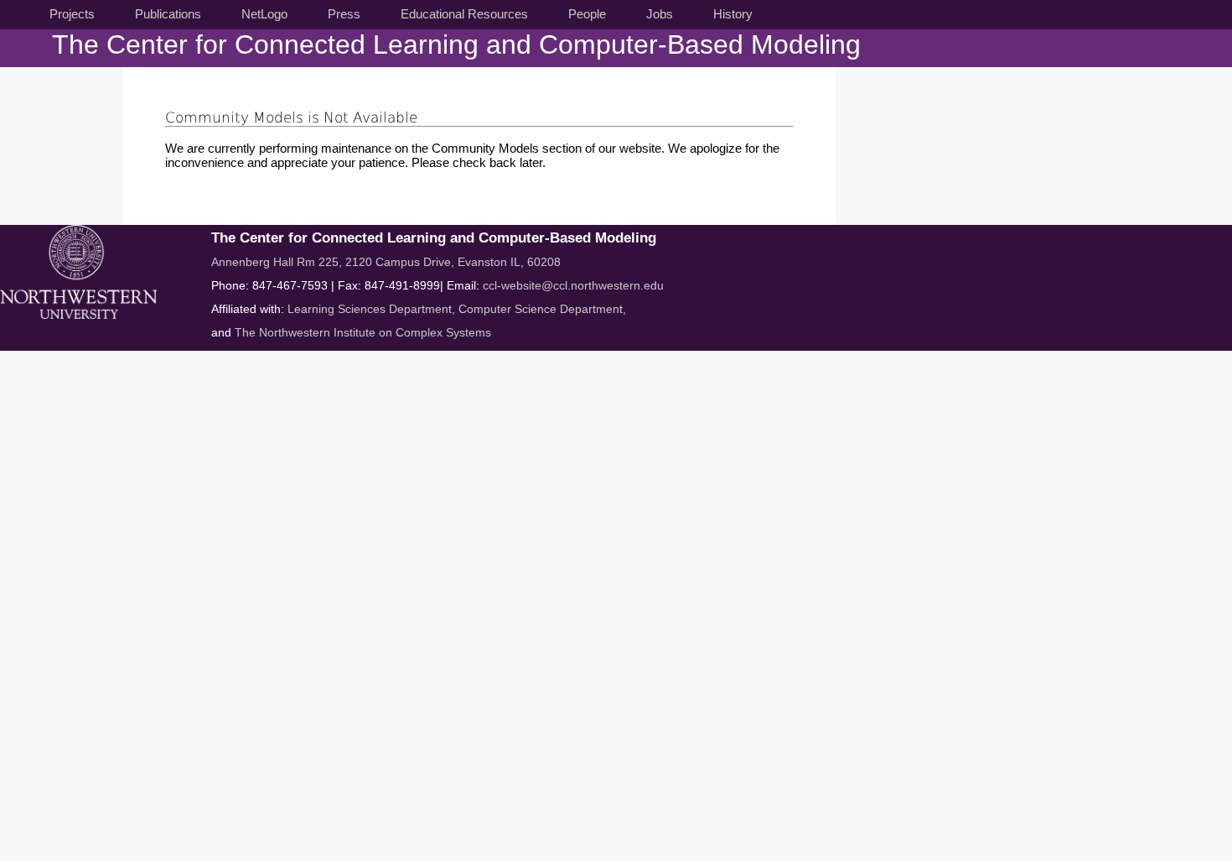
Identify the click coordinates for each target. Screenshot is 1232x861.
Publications (168, 14)
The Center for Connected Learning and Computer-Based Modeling (456, 44)
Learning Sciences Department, (372, 309)
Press (344, 14)
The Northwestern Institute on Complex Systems (363, 332)
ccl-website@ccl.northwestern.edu (573, 285)
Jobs (659, 14)
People (587, 14)
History (733, 14)
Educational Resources (464, 14)
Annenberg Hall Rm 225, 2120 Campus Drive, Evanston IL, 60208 (386, 262)
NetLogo (264, 14)
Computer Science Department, (542, 309)
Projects (72, 14)
